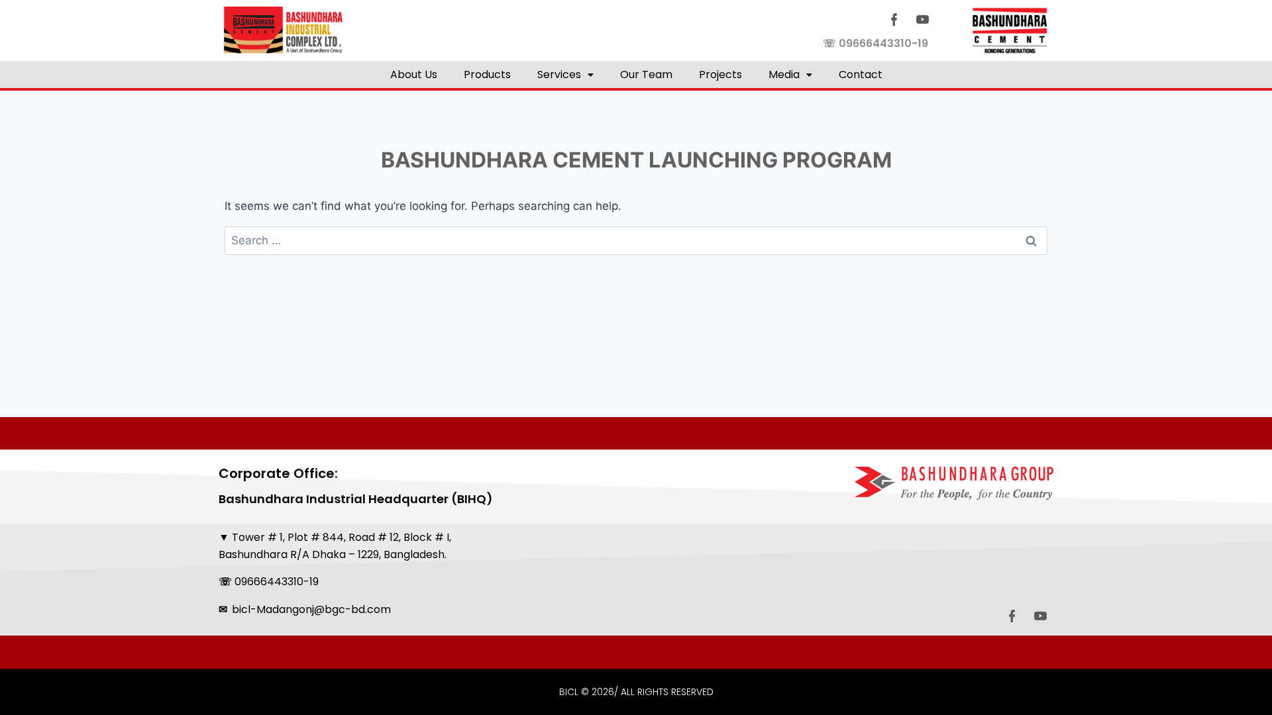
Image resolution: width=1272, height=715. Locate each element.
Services (559, 74)
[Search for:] (636, 240)
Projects (720, 74)
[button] (565, 74)
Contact (860, 74)
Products (487, 74)
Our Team (646, 74)
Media (784, 74)
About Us (413, 74)
